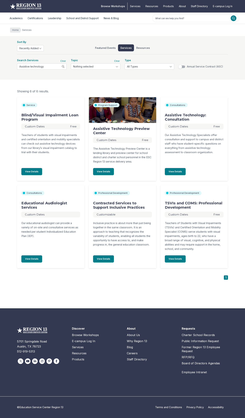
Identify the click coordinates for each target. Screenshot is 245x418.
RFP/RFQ (188, 357)
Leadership (54, 18)
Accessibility (216, 407)
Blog (130, 347)
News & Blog (111, 18)
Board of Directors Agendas (201, 363)
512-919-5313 (26, 351)
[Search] (233, 18)
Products (168, 6)
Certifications (35, 18)
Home (15, 30)
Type (128, 60)
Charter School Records (198, 335)
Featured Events (105, 47)
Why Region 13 (137, 341)
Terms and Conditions (168, 407)
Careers (132, 353)
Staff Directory (199, 6)
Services (135, 6)
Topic (74, 60)
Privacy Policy (195, 407)
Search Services (27, 60)
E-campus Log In (222, 6)
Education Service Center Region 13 (25, 6)
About (182, 6)
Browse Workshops (113, 6)
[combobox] (30, 48)
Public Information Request (200, 341)
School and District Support (82, 18)
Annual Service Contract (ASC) (205, 66)
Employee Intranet (194, 372)
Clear (63, 61)
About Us (133, 335)
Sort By (21, 41)
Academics (16, 18)
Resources (151, 6)
